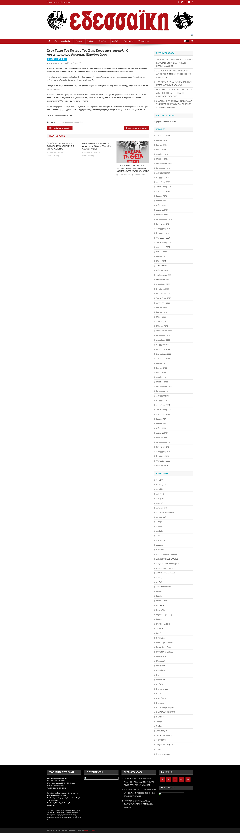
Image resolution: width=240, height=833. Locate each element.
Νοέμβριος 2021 (162, 400)
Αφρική (159, 545)
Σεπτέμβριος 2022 (163, 354)
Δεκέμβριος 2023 (163, 284)
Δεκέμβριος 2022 (163, 340)
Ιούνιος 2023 (161, 312)
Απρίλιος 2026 (162, 154)
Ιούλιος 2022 (161, 363)
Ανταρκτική (161, 517)
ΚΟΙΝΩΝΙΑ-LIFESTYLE (164, 652)
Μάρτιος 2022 (162, 382)
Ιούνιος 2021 (161, 424)
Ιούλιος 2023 (161, 308)
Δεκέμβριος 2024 (163, 229)
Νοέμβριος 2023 (162, 289)
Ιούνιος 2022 (161, 368)
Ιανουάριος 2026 (163, 168)
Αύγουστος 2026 (163, 136)
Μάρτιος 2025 (162, 215)
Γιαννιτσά (160, 550)
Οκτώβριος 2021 (163, 405)
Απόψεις (160, 522)
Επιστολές (160, 610)
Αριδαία (159, 531)
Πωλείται (160, 717)
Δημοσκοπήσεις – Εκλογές (167, 554)
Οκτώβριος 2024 (163, 238)
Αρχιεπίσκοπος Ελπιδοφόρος (73, 122)
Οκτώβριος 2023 (163, 294)
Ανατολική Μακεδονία (165, 512)
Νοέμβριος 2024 (162, 233)
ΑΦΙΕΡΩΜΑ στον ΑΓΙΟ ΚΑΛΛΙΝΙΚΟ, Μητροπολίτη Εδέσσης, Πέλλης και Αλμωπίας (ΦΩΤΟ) (96, 146)
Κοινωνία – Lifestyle (164, 647)
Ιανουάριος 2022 (163, 391)
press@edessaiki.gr (57, 785)
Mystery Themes (90, 830)
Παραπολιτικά (162, 689)
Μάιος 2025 (161, 205)
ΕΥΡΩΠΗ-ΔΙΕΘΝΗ (163, 624)
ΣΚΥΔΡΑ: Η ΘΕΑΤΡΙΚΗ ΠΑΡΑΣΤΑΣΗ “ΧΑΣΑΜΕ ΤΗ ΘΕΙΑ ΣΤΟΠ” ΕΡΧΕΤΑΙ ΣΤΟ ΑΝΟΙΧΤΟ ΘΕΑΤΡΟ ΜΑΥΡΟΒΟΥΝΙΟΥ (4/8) (132, 168)
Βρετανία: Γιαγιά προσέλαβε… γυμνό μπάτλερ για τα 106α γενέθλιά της (61, 128)
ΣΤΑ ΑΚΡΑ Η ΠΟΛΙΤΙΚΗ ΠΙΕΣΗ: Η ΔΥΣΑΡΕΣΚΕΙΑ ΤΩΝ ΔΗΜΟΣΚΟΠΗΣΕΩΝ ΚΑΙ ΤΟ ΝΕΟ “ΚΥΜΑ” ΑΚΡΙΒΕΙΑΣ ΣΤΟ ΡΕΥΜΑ (174, 104)
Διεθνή (115, 41)
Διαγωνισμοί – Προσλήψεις (167, 564)
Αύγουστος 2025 (163, 191)
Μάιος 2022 (161, 373)
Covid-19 (159, 480)
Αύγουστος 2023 (163, 303)
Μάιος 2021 (161, 428)
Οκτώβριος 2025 (163, 182)
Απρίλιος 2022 (162, 377)
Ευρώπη (159, 619)
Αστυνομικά (161, 540)
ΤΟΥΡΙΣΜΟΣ (161, 740)
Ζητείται (159, 629)
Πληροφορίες (143, 41)
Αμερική (159, 503)
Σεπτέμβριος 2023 (163, 298)
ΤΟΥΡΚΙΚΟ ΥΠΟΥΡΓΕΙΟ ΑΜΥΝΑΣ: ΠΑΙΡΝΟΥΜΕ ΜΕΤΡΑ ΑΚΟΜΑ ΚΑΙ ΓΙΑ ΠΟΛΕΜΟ (174, 83)
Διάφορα (160, 578)
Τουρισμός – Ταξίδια (164, 745)
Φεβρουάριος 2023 (164, 331)
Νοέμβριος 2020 (162, 456)
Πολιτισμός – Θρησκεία (166, 708)
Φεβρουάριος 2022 (164, 387)
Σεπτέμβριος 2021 (163, 410)
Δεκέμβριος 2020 (163, 452)
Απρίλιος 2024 (162, 266)
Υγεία (158, 749)
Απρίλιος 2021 (162, 433)
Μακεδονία (65, 41)
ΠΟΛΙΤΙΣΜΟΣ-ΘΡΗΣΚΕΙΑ (56, 59)
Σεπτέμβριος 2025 (163, 187)
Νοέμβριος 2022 (162, 345)
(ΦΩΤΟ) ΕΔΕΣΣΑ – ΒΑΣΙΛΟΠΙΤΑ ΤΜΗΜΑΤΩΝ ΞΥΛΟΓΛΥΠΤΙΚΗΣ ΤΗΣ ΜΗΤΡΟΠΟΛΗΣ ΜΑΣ (60, 146)
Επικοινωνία (129, 41)
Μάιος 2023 (161, 317)
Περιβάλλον (161, 698)
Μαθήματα (160, 666)
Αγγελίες (102, 41)
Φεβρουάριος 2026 (164, 164)
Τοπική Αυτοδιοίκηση (165, 735)
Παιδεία (159, 684)
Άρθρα (159, 526)
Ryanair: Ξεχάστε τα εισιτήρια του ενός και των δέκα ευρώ (137, 128)
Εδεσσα (159, 591)
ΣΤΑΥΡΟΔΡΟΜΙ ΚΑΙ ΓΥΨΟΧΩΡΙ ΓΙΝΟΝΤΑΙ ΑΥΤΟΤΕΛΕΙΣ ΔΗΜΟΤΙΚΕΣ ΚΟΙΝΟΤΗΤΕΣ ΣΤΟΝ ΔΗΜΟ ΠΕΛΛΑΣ (174, 74)
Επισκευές (160, 605)
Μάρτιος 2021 (162, 438)
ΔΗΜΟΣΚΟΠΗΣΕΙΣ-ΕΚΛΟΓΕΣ (167, 559)
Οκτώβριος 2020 (163, 461)
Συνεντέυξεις (161, 731)
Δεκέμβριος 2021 (163, 396)
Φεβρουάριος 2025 (164, 219)
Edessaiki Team (139, 175)
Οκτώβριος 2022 (163, 349)
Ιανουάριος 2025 (163, 224)
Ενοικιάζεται (161, 601)
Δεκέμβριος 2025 (163, 173)
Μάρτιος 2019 (162, 466)
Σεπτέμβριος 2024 (163, 243)
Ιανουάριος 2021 (163, 447)
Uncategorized (162, 485)
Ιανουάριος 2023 (163, 335)
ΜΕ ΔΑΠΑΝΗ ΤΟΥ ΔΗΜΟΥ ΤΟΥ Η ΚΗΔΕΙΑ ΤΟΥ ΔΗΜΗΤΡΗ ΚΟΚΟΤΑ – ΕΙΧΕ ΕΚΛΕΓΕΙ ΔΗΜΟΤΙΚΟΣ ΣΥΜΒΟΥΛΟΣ (174, 93)
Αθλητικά (160, 499)
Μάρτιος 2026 (162, 159)
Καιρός (159, 633)
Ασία (158, 536)
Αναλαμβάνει (161, 508)
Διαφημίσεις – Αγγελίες (166, 568)
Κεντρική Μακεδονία (164, 643)
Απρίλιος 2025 (162, 210)
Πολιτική (160, 703)
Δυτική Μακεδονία (163, 587)
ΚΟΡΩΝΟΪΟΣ (161, 657)
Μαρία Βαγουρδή (74, 63)
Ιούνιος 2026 (161, 145)
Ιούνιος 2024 (161, 256)
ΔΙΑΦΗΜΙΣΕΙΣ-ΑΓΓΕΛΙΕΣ (165, 573)
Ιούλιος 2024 (161, 252)
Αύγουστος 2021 (163, 414)
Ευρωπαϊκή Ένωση (164, 615)
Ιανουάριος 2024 (163, 280)
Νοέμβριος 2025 (162, 177)
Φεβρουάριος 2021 (164, 442)
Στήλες (90, 41)
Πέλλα (158, 694)
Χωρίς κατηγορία (163, 754)
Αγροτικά (160, 494)
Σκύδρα (159, 721)
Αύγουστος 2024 (163, 247)
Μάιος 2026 (161, 150)
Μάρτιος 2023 (162, 326)
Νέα (55, 41)
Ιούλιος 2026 (161, 140)
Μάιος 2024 (161, 261)
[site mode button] (186, 41)
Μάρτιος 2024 (162, 270)
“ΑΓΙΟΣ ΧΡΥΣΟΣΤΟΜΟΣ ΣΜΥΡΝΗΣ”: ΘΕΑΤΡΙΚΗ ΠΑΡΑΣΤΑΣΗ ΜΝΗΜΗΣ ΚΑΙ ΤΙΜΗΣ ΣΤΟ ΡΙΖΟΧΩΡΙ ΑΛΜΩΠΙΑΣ (174, 63)
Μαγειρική (160, 661)
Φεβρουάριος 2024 (164, 275)
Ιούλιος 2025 (161, 196)
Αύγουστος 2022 (163, 359)
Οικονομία (160, 680)
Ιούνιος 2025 (161, 201)
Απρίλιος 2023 (162, 322)
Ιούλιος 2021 (161, 419)
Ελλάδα (79, 41)
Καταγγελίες (161, 638)
